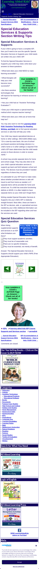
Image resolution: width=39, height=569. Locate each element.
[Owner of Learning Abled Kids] (19, 326)
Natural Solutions (8, 429)
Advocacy (6, 390)
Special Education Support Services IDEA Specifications (9, 22)
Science (5, 433)
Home (5, 14)
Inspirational (6, 417)
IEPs (10, 14)
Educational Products (11, 396)
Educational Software (11, 398)
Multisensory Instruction (11, 427)
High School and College (11, 406)
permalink (33, 331)
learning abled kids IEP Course (22, 328)
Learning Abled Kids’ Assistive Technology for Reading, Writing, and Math (18, 126)
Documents (6, 402)
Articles (5, 392)
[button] (36, 546)
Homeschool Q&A (8, 412)
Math (4, 425)
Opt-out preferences (18, 566)
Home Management (9, 410)
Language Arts (7, 419)
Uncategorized (7, 439)
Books (4, 400)
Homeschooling (8, 413)
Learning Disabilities (9, 421)
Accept (19, 562)
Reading (5, 431)
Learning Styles (8, 423)
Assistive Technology (10, 394)
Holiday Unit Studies (9, 408)
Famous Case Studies (10, 404)
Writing (4, 441)
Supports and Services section (13, 331)
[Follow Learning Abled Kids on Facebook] (19, 531)
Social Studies (7, 435)
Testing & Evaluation (9, 437)
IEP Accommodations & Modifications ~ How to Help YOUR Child (29, 22)
